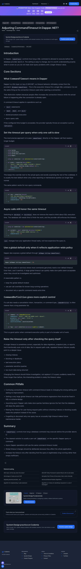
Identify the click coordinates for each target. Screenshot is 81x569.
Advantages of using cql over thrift (13, 476)
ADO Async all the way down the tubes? (14, 472)
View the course (29, 502)
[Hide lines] (71, 146)
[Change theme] (68, 146)
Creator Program (28, 558)
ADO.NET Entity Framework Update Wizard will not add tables (58, 472)
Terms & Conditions (49, 553)
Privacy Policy (47, 556)
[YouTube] (66, 4)
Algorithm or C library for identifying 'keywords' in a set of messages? (56, 483)
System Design (28, 556)
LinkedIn (65, 553)
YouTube (65, 556)
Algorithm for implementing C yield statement (15, 483)
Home (3, 30)
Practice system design (67, 39)
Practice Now (74, 3)
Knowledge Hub (11, 30)
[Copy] (66, 146)
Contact (46, 558)
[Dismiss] (75, 511)
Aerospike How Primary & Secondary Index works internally (57, 476)
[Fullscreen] (75, 146)
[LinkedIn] (64, 4)
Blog (25, 553)
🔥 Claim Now (48, 12)
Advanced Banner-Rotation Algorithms (51, 479)
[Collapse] (73, 146)
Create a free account (68, 513)
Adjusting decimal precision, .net (12, 479)
